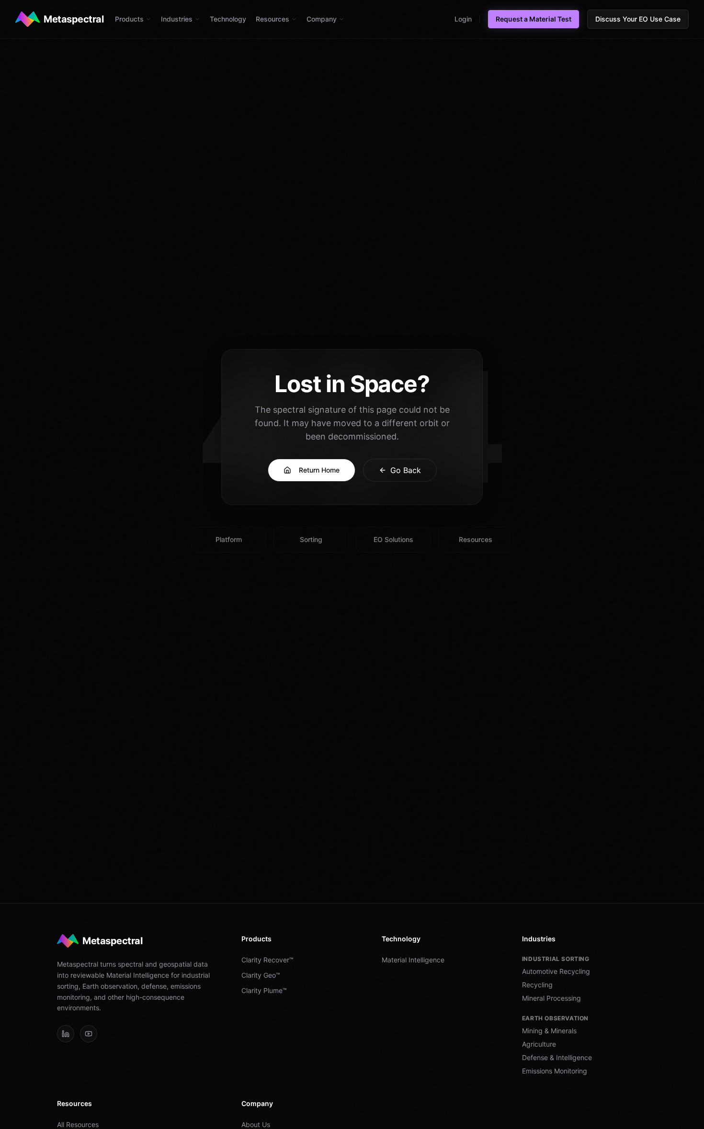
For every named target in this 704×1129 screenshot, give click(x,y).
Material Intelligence (413, 960)
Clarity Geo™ (260, 975)
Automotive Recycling (556, 971)
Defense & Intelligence (557, 1057)
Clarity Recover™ (267, 960)
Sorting (311, 539)
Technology (228, 19)
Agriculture (539, 1044)
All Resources (78, 1124)
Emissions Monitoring (554, 1071)
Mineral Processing (551, 998)
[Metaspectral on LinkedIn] (65, 1033)
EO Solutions (393, 539)
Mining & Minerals (549, 1031)
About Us (255, 1124)
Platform (229, 539)
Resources (272, 19)
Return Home (319, 470)
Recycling (537, 985)
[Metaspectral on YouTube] (88, 1033)
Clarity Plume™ (264, 990)
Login (463, 19)
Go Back (405, 470)
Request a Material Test (533, 19)
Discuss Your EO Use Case (638, 19)
